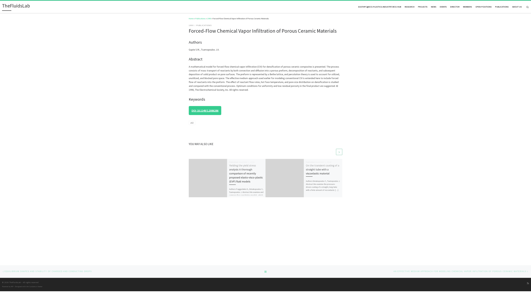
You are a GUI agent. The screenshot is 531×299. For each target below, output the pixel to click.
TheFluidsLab (15, 282)
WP (12, 287)
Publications (200, 18)
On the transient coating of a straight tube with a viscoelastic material (322, 169)
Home (191, 18)
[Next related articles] (339, 152)
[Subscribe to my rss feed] (528, 283)
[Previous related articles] (332, 152)
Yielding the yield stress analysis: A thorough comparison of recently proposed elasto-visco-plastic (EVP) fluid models (246, 173)
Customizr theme (35, 287)
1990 (209, 18)
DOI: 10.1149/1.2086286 (205, 110)
